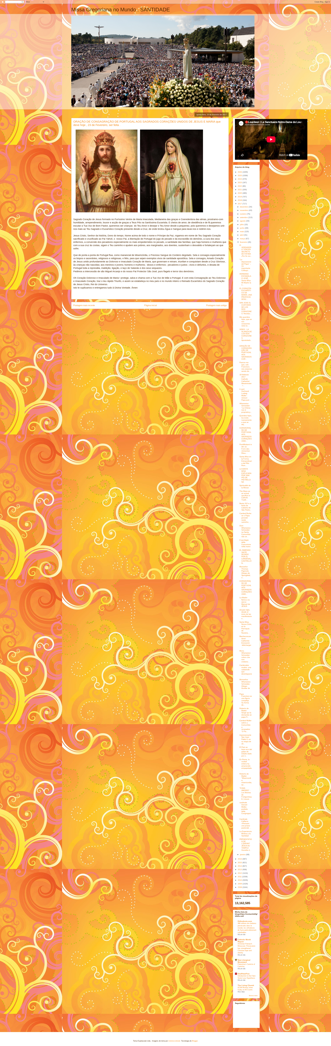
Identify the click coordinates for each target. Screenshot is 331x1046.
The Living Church (246, 985)
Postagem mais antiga (216, 305)
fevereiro (244, 242)
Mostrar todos (253, 995)
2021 (240, 190)
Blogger (195, 1041)
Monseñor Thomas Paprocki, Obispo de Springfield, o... (245, 572)
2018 (240, 200)
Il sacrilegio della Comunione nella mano (245, 543)
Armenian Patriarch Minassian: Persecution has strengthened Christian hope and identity (246, 948)
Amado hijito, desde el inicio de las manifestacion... (245, 614)
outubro (243, 214)
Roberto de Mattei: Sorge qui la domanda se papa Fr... (245, 712)
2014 (240, 866)
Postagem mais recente (84, 305)
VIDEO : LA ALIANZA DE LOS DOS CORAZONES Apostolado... (245, 335)
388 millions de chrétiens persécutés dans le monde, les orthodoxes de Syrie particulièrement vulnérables (247, 927)
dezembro (244, 207)
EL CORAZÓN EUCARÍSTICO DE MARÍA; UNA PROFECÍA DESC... (245, 293)
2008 (240, 887)
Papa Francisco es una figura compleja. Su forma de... (245, 699)
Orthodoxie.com (245, 921)
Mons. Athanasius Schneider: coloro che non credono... (244, 656)
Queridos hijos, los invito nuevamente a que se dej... (245, 420)
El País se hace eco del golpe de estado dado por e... (245, 751)
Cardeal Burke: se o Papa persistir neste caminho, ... (245, 517)
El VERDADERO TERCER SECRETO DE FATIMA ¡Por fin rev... (245, 250)
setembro (244, 217)
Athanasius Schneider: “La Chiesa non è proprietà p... (245, 407)
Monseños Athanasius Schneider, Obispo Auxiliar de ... (244, 684)
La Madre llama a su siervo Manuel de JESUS (244, 602)
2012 (240, 873)
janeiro (243, 854)
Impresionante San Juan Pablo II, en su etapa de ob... (245, 739)
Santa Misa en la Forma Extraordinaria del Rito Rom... (245, 461)
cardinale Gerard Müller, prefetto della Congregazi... (245, 809)
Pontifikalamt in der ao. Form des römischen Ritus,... (245, 448)
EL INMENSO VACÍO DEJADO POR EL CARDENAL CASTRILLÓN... (245, 556)
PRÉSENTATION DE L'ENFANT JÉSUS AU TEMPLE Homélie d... (245, 844)
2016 (240, 859)
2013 (240, 869)
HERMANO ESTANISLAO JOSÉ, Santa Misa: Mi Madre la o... (245, 279)
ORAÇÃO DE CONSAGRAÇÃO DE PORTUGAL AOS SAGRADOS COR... (245, 352)
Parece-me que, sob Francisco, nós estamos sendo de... (245, 366)
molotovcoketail (174, 1041)
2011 (240, 877)
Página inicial (150, 305)
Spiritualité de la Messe (245, 486)
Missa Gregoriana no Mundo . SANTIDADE (120, 9)
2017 (240, 204)
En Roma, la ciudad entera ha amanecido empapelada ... (245, 764)
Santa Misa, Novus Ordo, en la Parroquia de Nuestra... (245, 627)
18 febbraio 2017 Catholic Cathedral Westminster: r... (245, 380)
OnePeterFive (244, 974)
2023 (240, 182)
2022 (240, 186)
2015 (240, 862)
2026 (240, 172)
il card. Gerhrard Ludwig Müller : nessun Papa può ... (245, 394)
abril (242, 235)
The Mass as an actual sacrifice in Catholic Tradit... (244, 495)
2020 (240, 193)
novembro (244, 210)
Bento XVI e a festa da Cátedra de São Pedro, (245, 506)
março (243, 239)
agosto (243, 221)
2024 (240, 179)
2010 (240, 880)
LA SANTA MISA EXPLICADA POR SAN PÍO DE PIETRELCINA (245, 475)
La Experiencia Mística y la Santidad (245, 833)
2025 (240, 175)
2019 (240, 197)
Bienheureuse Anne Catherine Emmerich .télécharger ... (245, 641)
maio (242, 231)
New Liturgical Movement (244, 961)
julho (242, 224)
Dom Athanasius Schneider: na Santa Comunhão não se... (244, 531)
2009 (240, 884)
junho (242, 228)
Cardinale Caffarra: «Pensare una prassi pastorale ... (245, 823)
